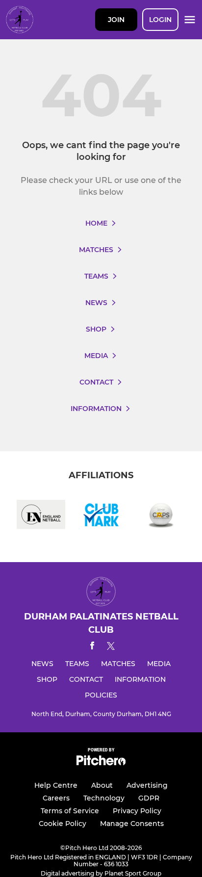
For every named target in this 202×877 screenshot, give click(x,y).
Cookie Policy (62, 823)
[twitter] (111, 647)
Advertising (147, 785)
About (102, 785)
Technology (104, 798)
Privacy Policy (137, 810)
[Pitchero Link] (101, 763)
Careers (56, 798)
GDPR (148, 798)
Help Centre (55, 785)
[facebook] (92, 647)
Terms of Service (70, 810)
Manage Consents (132, 823)
